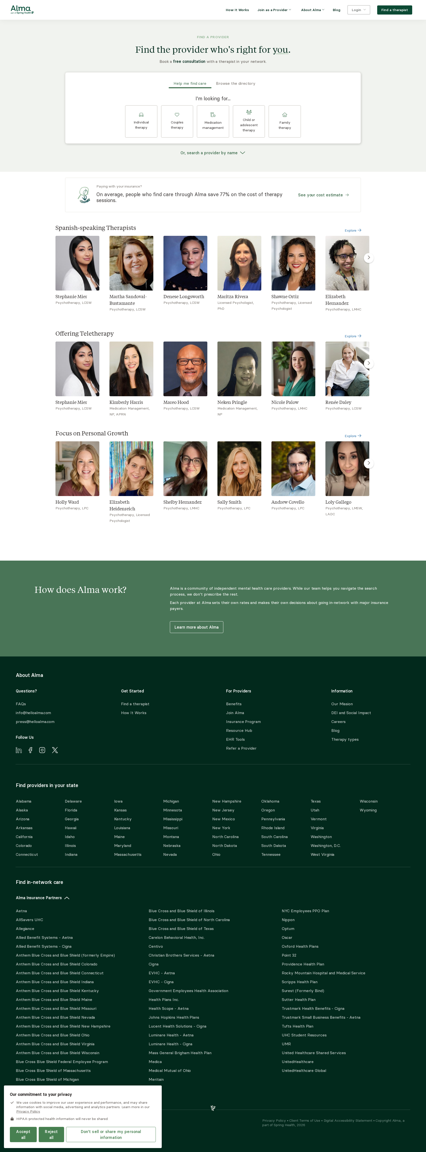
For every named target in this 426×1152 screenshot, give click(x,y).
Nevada (170, 854)
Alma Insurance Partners (39, 897)
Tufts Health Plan (297, 1026)
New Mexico (223, 818)
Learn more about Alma (196, 627)
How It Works (133, 712)
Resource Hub (239, 730)
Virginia (317, 827)
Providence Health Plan (303, 964)
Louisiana (122, 827)
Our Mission (342, 703)
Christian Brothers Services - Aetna (181, 955)
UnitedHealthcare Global (304, 1070)
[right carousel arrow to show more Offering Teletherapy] (369, 364)
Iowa (118, 801)
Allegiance (25, 928)
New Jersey (223, 810)
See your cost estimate (320, 194)
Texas (316, 801)
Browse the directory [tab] (235, 83)
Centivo (156, 946)
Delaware (73, 801)
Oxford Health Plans (300, 946)
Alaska (22, 810)
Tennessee (270, 854)
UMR (286, 1043)
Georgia (71, 818)
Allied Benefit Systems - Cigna (43, 946)
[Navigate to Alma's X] (55, 751)
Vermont (319, 818)
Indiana (71, 854)
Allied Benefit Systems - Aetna (44, 937)
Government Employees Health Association (188, 990)
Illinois (70, 845)
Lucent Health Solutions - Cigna (177, 1026)
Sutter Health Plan (299, 999)
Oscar (287, 937)
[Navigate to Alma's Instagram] (42, 751)
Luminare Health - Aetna (171, 1034)
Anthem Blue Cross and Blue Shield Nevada (55, 1017)
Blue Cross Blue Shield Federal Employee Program (62, 1061)
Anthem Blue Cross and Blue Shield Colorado (56, 964)
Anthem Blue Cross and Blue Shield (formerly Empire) (65, 955)
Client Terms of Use (305, 1120)
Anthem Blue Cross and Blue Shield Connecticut (60, 972)
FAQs (21, 703)
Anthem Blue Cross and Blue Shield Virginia (55, 1043)
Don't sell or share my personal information (111, 1134)
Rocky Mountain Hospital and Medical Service (323, 972)
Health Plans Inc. (164, 999)
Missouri (170, 827)
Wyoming (368, 810)
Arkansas (24, 827)
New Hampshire (226, 801)
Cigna (154, 964)
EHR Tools (235, 739)
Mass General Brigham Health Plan (180, 1052)
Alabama (23, 801)
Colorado (24, 845)
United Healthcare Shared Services (314, 1052)
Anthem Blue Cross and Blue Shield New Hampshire (63, 1026)
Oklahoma (270, 801)
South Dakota (273, 845)
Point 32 (289, 955)
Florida (71, 810)
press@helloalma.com (35, 721)
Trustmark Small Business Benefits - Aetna (321, 1017)
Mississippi (172, 818)
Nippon (288, 919)
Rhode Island (272, 827)
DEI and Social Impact (351, 712)
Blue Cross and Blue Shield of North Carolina (189, 919)
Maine (119, 836)
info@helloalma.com (33, 712)
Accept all (23, 1134)
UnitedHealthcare (298, 1061)
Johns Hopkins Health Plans (174, 1017)
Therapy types (345, 739)
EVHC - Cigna (161, 981)
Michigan (171, 801)
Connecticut (27, 854)
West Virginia (323, 854)
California (24, 836)
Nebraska (171, 845)
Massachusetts (128, 854)
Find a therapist (135, 703)
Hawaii (70, 827)
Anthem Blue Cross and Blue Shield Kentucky (57, 990)
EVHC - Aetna (162, 972)
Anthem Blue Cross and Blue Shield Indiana (55, 981)
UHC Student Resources (304, 1034)
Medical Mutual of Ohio (170, 1070)
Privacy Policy (274, 1120)
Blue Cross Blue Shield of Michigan (47, 1079)
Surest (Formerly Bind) (303, 990)
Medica (155, 1061)
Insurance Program (243, 721)
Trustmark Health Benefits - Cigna (313, 1008)
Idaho (70, 836)
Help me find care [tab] (190, 83)
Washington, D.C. (326, 845)
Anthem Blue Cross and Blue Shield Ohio (52, 1034)
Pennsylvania (273, 818)
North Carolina (225, 836)
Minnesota (172, 810)
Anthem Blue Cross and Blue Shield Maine (54, 999)
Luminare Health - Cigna (170, 1043)
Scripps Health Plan (300, 981)
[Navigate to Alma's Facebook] (30, 751)
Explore (351, 230)
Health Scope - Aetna (168, 1008)
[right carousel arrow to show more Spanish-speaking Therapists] (369, 258)
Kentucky (123, 818)
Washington (321, 836)
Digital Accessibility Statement (348, 1120)
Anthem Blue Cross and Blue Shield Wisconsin (57, 1052)
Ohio (216, 854)
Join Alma (235, 712)
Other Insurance (31, 1094)
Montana (171, 836)
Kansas (120, 810)
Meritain (156, 1079)
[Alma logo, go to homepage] (22, 10)
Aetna (21, 910)
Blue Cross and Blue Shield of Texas (181, 928)
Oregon (268, 810)
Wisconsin (369, 801)
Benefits (233, 703)
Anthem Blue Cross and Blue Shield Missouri (56, 1008)
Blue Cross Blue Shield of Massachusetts (53, 1070)
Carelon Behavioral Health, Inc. (176, 937)
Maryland (122, 845)
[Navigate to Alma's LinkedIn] (19, 751)
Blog (335, 730)
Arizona (22, 818)
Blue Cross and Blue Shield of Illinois (181, 910)
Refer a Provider (241, 748)
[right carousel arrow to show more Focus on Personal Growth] (369, 463)
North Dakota (224, 845)
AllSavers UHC (29, 919)
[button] (141, 121)
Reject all (51, 1134)
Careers (338, 721)
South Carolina (274, 836)
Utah (315, 810)
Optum (288, 928)
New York (221, 827)
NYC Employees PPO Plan (305, 910)
